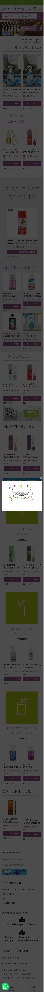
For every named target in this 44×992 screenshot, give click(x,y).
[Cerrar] (41, 478)
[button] (5, 986)
